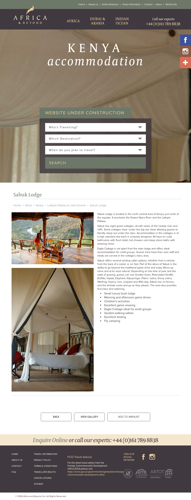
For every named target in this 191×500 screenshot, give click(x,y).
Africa (28, 205)
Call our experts (163, 21)
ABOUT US (17, 460)
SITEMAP (38, 484)
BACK (56, 416)
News (159, 4)
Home (82, 4)
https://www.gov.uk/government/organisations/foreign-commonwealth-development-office (96, 473)
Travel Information (131, 4)
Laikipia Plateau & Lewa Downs (66, 205)
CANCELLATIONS (42, 478)
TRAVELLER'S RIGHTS (45, 472)
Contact (148, 4)
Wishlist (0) (171, 4)
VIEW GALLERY (89, 416)
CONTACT (17, 466)
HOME (15, 454)
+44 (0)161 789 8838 (135, 440)
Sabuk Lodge (98, 205)
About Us (93, 4)
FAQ (14, 472)
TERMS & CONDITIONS (45, 466)
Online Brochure (110, 4)
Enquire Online (50, 440)
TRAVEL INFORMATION (45, 454)
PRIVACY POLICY (42, 460)
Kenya (39, 205)
